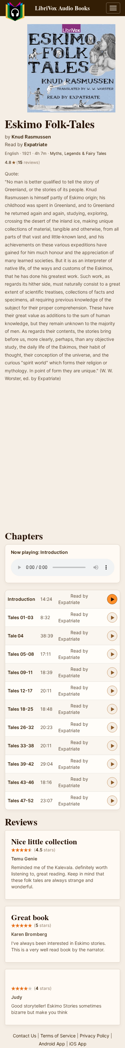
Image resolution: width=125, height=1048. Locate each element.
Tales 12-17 (20, 690)
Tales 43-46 (21, 782)
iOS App (78, 1043)
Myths (56, 153)
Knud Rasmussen (31, 137)
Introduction (21, 599)
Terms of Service (58, 1035)
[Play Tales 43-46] (112, 782)
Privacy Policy (94, 1035)
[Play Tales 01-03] (112, 617)
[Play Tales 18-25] (112, 709)
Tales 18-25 (20, 709)
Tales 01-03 (20, 617)
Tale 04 (15, 635)
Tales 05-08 (21, 654)
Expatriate (35, 144)
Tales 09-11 (20, 672)
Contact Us (24, 1035)
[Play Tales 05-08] (112, 654)
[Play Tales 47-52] (112, 800)
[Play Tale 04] (112, 636)
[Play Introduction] (112, 599)
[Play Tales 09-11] (112, 672)
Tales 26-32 (21, 727)
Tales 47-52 (21, 800)
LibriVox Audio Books (62, 8)
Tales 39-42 (21, 764)
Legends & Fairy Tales (85, 153)
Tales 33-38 (21, 745)
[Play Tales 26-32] (112, 727)
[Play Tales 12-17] (112, 691)
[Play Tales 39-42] (112, 764)
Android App (52, 1043)
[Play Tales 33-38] (112, 746)
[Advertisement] (62, 458)
